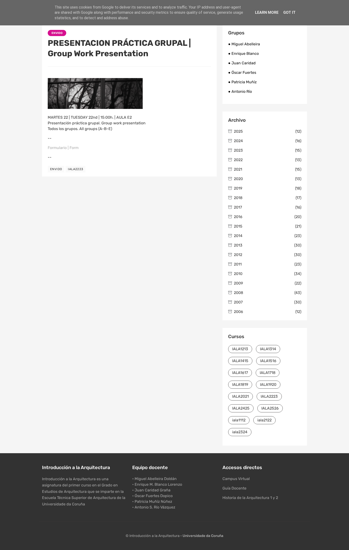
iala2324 (239, 432)
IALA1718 (267, 372)
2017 (267, 207)
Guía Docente (234, 488)
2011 (267, 264)
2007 (267, 302)
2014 (267, 235)
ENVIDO (57, 33)
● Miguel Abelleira (244, 44)
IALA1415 (240, 361)
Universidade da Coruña (203, 536)
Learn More (266, 12)
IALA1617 (240, 372)
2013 (267, 245)
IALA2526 (270, 408)
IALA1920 (268, 384)
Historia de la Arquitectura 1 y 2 (250, 497)
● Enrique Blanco (243, 53)
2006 (267, 311)
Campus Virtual (236, 478)
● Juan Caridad (242, 63)
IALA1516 (268, 361)
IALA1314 (268, 349)
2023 (267, 150)
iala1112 (238, 420)
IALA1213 (240, 349)
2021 (267, 169)
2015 (267, 226)
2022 (267, 160)
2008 (267, 292)
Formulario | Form (63, 147)
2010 (267, 273)
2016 (267, 216)
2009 (267, 283)
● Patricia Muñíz (242, 82)
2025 (267, 131)
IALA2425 (241, 408)
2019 (267, 188)
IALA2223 (75, 169)
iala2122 (264, 420)
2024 (267, 141)
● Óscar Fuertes (242, 72)
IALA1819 (240, 384)
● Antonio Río (240, 91)
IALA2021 (240, 396)
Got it (289, 12)
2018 (267, 198)
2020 (267, 179)
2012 (267, 254)
